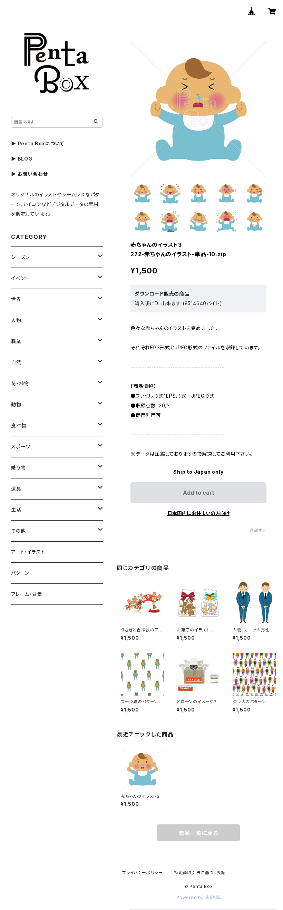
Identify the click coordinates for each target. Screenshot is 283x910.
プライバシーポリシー (142, 872)
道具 (16, 489)
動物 (16, 404)
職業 (16, 341)
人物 (16, 320)
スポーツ (20, 446)
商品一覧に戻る (198, 833)
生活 (16, 510)
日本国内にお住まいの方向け (198, 513)
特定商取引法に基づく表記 (200, 872)
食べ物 (18, 425)
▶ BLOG (21, 159)
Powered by (190, 897)
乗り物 (18, 468)
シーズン (20, 257)
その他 (18, 531)
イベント (20, 278)
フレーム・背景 (26, 594)
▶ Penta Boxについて (37, 143)
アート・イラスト (28, 552)
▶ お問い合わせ (29, 174)
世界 (16, 299)
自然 (16, 362)
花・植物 (20, 383)
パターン (20, 573)
